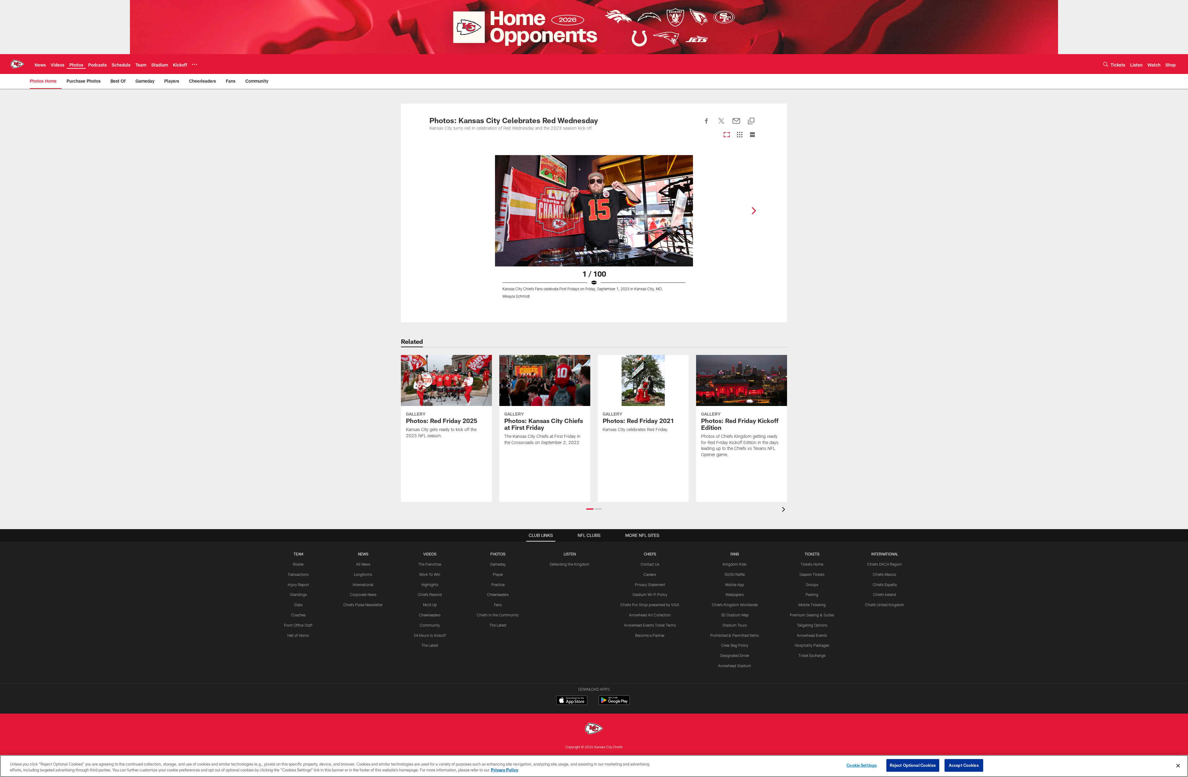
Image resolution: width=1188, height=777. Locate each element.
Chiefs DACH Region (884, 564)
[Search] (1105, 64)
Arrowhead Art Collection (650, 615)
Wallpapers (734, 594)
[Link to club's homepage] (17, 64)
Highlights (429, 584)
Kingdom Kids (735, 564)
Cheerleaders (430, 615)
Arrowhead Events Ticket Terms (650, 625)
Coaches (298, 615)
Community (430, 625)
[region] (594, 766)
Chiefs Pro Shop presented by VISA (649, 604)
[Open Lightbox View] (594, 230)
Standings (298, 594)
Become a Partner (650, 635)
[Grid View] (739, 135)
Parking (812, 594)
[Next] (753, 210)
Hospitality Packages (812, 645)
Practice (498, 584)
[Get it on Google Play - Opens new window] (614, 703)
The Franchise (429, 564)
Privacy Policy (504, 770)
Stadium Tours (734, 625)
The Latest (429, 645)
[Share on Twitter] (721, 124)
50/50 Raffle (735, 574)
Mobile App (734, 584)
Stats (298, 604)
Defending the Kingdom (569, 564)
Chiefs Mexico (884, 574)
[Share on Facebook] (707, 124)
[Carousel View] (727, 135)
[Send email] (736, 124)
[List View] (752, 135)
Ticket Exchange (811, 655)
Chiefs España (885, 584)
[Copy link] (751, 121)
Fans (498, 604)
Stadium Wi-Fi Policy (649, 594)
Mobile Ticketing (812, 604)
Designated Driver (734, 655)
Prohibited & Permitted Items (734, 635)
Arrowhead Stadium (734, 665)
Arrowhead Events (812, 635)
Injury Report (298, 584)
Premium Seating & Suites (812, 615)
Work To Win (429, 574)
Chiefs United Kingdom (884, 604)
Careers (650, 574)
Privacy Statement (650, 584)
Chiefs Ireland (884, 594)
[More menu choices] (194, 64)
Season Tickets (811, 574)
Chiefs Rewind (430, 594)
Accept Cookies (964, 765)
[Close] (1178, 765)
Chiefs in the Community (498, 615)
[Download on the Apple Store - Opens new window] (572, 701)
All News (363, 564)
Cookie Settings (861, 765)
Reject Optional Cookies (913, 765)
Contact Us (650, 564)
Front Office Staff (298, 625)
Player (498, 574)
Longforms (363, 574)
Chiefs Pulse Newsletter (363, 604)
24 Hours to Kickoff (430, 635)
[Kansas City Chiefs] (594, 729)
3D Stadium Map (735, 615)
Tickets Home (812, 564)
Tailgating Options (812, 625)
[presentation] (784, 510)
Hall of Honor (298, 635)
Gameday (498, 564)
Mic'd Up (430, 604)
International (363, 584)
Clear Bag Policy (734, 645)
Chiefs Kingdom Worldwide (735, 604)
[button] (590, 509)
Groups (812, 584)
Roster (298, 564)
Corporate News (363, 594)
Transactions (298, 574)
